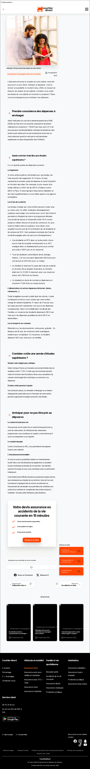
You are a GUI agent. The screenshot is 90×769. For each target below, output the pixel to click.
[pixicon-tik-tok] (80, 744)
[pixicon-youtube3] (85, 744)
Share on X (44, 575)
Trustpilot (5, 728)
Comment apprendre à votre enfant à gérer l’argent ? (70, 632)
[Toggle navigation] (87, 9)
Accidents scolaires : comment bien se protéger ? (18, 632)
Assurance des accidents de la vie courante (22, 560)
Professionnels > (7, 2)
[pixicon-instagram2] (80, 741)
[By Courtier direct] (10, 608)
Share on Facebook (25, 575)
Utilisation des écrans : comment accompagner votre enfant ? (43, 631)
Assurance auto (31, 668)
